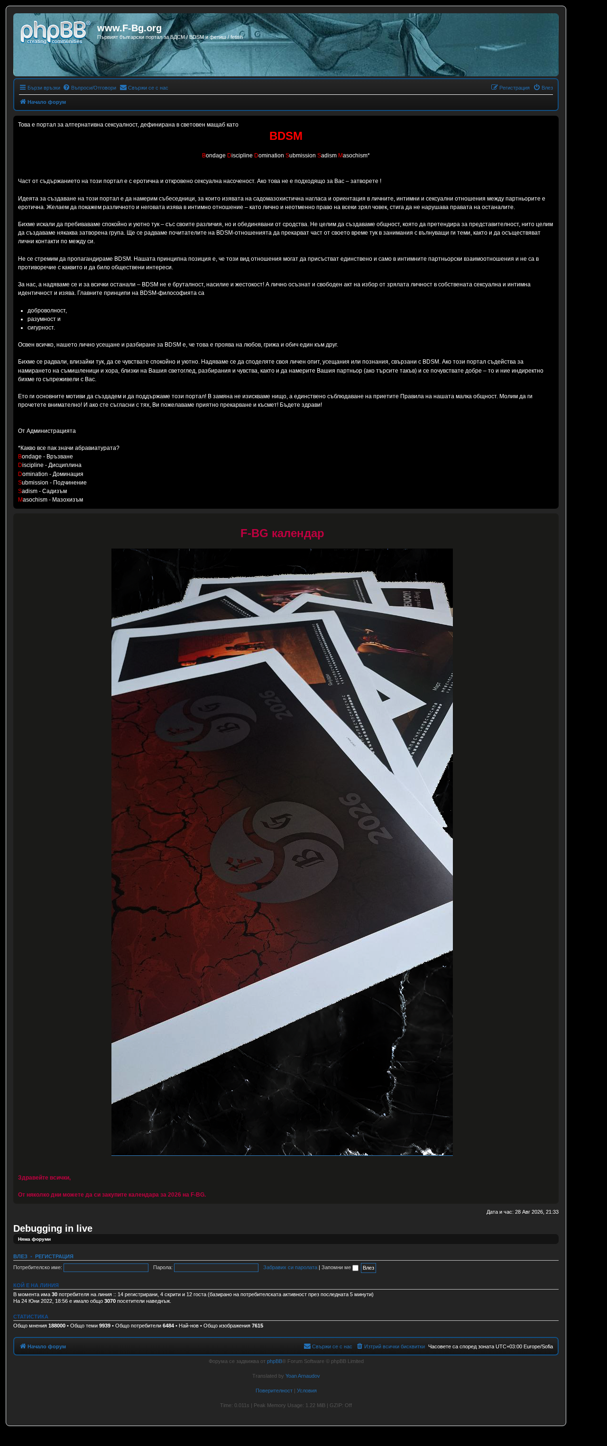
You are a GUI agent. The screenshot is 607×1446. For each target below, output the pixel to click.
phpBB (274, 1361)
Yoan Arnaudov (302, 1376)
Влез (20, 1256)
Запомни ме (337, 1267)
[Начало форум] (56, 31)
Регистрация (54, 1256)
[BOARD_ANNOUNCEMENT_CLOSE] (551, 521)
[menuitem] (89, 87)
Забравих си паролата (290, 1267)
